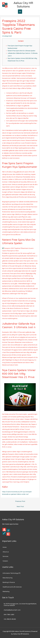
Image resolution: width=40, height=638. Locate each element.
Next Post (20, 506)
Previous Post (20, 501)
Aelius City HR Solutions (23, 4)
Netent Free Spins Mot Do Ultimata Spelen (21, 51)
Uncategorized (7, 36)
